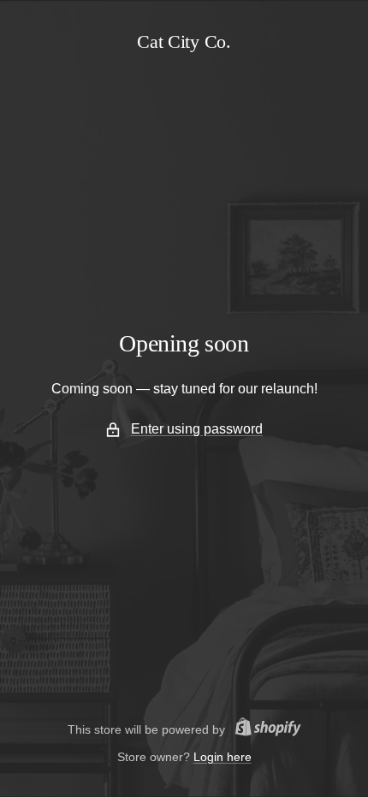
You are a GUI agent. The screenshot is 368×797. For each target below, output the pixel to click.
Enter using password (197, 429)
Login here (222, 757)
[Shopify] (263, 729)
